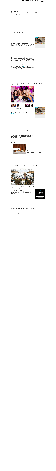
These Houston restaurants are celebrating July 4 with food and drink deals (34, 147)
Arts (37, 0)
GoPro (22, 63)
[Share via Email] (10, 19)
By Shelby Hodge (12, 15)
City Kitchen (25, 66)
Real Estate (35, 0)
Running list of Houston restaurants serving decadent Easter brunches (34, 152)
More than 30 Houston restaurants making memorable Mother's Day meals (34, 150)
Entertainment (29, 0)
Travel (32, 0)
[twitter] (42, 1)
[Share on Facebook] (10, 16)
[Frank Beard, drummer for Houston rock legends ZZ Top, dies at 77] (22, 176)
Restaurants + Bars (24, 0)
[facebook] (41, 1)
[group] (13, 35)
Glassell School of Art (18, 38)
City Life (27, 0)
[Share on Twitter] (10, 18)
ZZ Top (16, 187)
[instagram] (43, 1)
